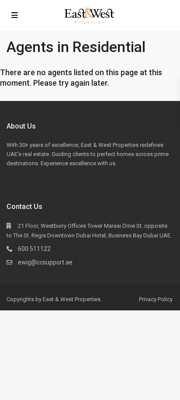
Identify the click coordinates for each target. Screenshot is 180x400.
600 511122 (34, 248)
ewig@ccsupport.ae (45, 262)
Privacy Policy (156, 299)
